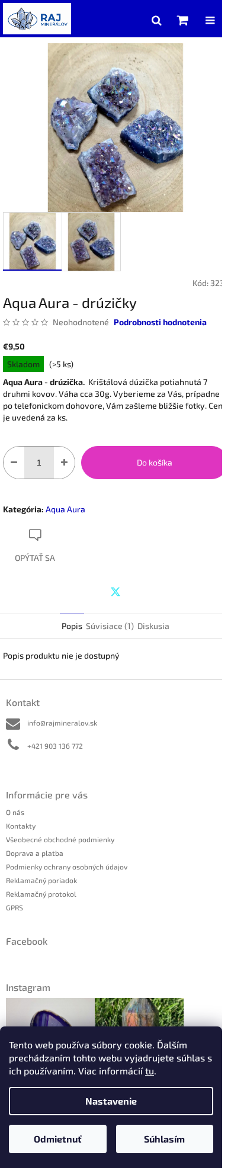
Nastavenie (111, 1100)
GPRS (14, 907)
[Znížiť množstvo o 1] (14, 463)
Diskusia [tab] (153, 626)
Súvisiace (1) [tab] (110, 626)
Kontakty (21, 826)
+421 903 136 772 (55, 746)
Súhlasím (164, 1138)
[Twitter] (115, 591)
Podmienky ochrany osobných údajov (66, 866)
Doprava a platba (34, 853)
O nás (15, 812)
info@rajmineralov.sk (62, 722)
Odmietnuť (58, 1138)
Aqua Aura (65, 509)
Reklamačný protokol (41, 894)
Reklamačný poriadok (41, 880)
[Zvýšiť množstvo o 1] (64, 463)
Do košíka (154, 462)
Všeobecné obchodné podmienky (60, 839)
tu (149, 1070)
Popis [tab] (72, 626)
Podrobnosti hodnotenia (160, 322)
